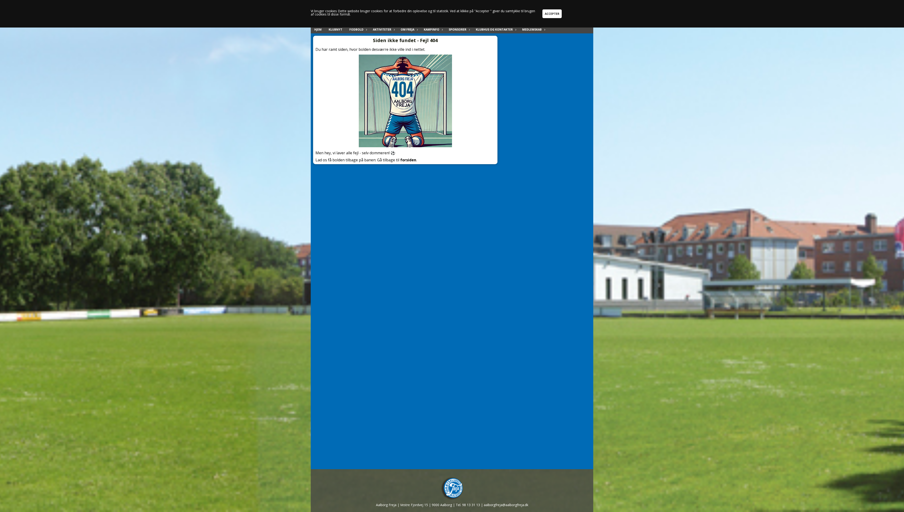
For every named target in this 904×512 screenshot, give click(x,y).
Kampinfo (431, 30)
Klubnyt (335, 30)
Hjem (318, 30)
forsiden (408, 160)
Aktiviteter (382, 30)
